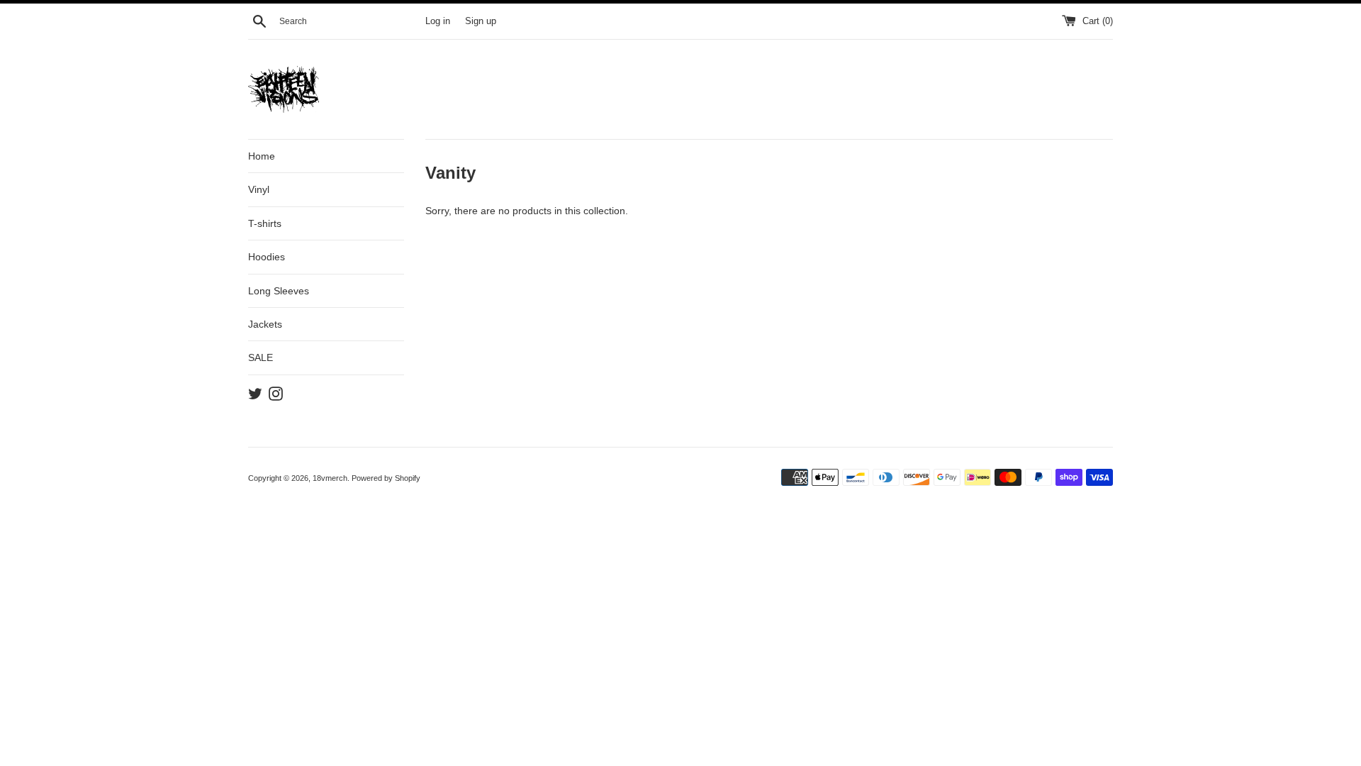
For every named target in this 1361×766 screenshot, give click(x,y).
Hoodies (266, 256)
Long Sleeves (278, 290)
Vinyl (258, 189)
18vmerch (330, 478)
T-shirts (264, 223)
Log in (437, 21)
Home (261, 156)
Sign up (480, 21)
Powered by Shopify (386, 478)
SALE (260, 357)
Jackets (265, 324)
